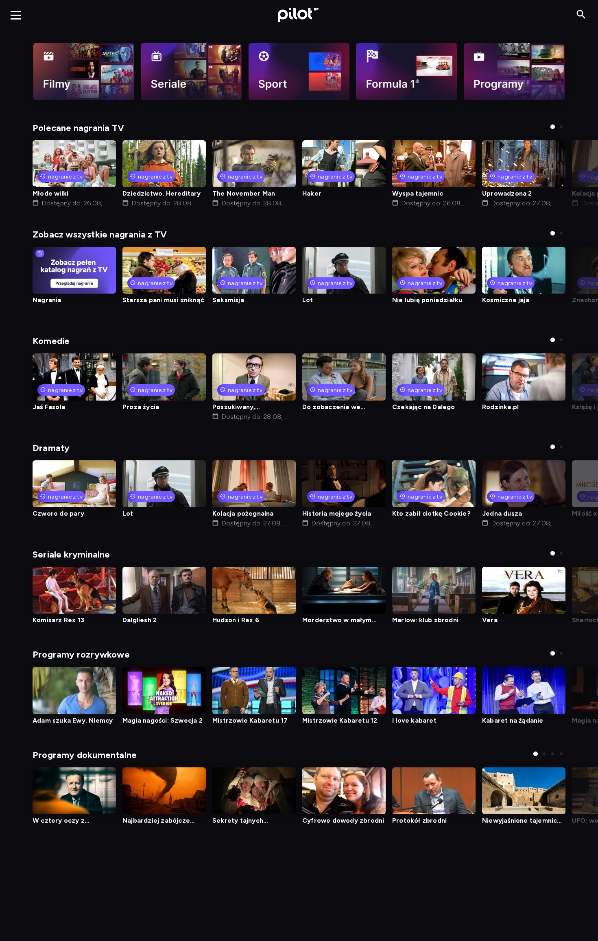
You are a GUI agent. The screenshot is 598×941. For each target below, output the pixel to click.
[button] (552, 126)
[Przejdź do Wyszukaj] (581, 14)
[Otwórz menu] (16, 15)
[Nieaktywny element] (83, 71)
